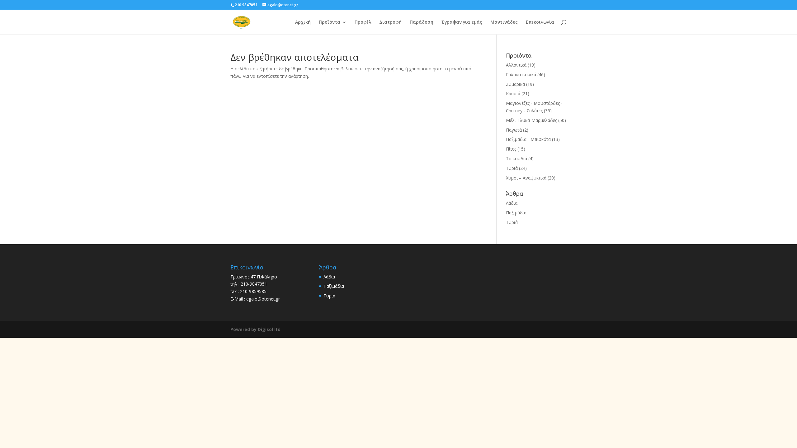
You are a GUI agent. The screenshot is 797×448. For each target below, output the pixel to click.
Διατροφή (390, 22)
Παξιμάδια (516, 213)
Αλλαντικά (516, 65)
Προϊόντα (329, 22)
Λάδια (511, 203)
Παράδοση (421, 22)
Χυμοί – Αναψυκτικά (526, 178)
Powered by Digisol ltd (255, 329)
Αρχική (303, 22)
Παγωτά (514, 130)
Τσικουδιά (516, 158)
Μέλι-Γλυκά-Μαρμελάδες (531, 120)
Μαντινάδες (504, 22)
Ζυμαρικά (515, 84)
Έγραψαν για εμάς (461, 22)
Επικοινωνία (540, 22)
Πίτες (511, 149)
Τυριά (512, 168)
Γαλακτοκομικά (521, 74)
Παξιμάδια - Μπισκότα (528, 139)
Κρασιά (513, 93)
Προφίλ (363, 22)
